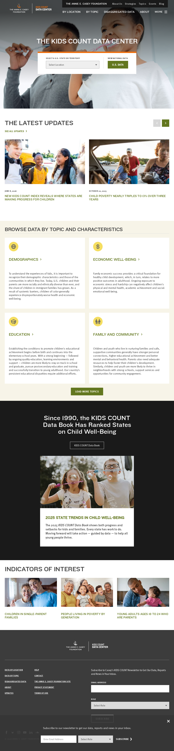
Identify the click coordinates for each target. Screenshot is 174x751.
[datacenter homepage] (43, 8)
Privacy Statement (44, 687)
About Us (117, 3)
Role (93, 699)
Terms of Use (41, 693)
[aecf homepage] (19, 8)
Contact (38, 675)
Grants (152, 3)
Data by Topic (12, 675)
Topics (142, 3)
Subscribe (122, 739)
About (144, 11)
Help (36, 670)
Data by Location (14, 670)
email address (98, 682)
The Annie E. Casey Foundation (86, 3)
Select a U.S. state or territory (63, 58)
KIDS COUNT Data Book (87, 445)
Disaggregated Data (119, 11)
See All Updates (14, 131)
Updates (9, 693)
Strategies (130, 3)
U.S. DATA (118, 64)
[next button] (165, 123)
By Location (72, 11)
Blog (161, 3)
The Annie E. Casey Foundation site (52, 681)
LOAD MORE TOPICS (87, 391)
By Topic (92, 11)
